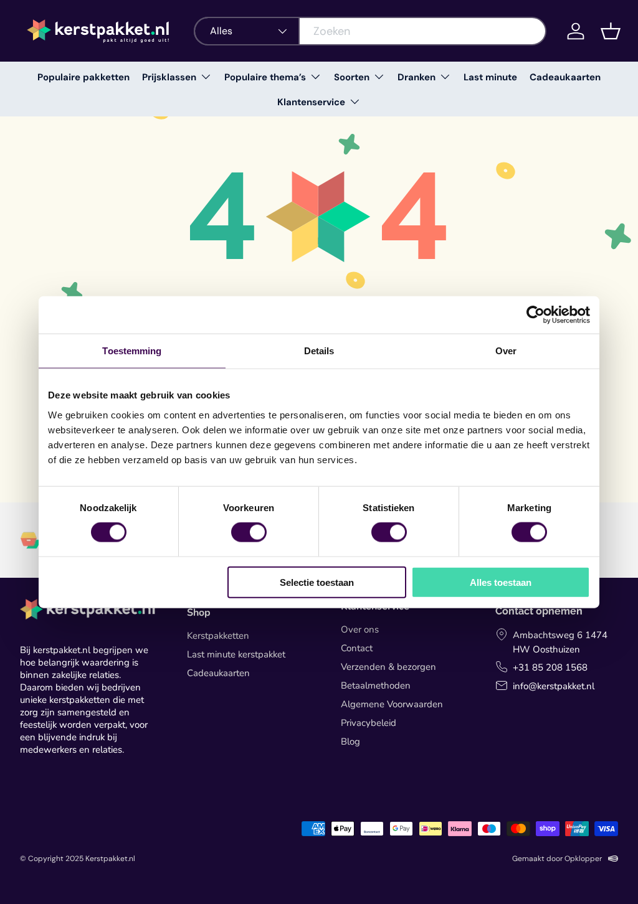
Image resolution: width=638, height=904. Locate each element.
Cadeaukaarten (565, 77)
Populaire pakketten (83, 77)
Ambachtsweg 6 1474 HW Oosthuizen (560, 642)
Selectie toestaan (317, 582)
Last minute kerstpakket (236, 654)
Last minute (490, 77)
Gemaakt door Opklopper (557, 859)
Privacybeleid (368, 723)
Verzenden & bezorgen (388, 667)
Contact (357, 648)
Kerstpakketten (218, 635)
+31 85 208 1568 (550, 667)
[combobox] (370, 31)
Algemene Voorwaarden (392, 704)
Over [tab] (506, 351)
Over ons (360, 629)
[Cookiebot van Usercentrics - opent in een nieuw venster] (535, 315)
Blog (350, 741)
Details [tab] (319, 351)
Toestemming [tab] (131, 351)
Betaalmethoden (376, 685)
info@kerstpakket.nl (553, 686)
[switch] (249, 532)
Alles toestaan (500, 582)
